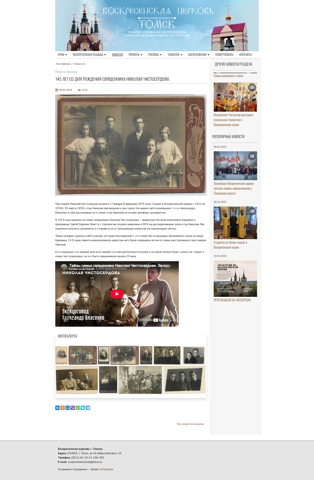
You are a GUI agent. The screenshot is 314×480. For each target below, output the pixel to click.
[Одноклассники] (62, 408)
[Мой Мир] (67, 408)
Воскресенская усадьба (88, 54)
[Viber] (73, 408)
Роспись (153, 54)
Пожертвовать (224, 54)
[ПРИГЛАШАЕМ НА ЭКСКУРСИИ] (235, 278)
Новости (117, 54)
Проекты (134, 54)
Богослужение (197, 54)
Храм (61, 54)
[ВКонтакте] (57, 408)
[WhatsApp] (78, 408)
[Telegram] (88, 408)
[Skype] (83, 408)
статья (175, 208)
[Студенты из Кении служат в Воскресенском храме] (235, 222)
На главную (63, 63)
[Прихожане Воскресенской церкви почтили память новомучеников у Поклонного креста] (235, 165)
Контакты (245, 54)
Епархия (107, 469)
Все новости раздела (190, 424)
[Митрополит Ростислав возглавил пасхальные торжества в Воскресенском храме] (235, 97)
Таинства (174, 54)
